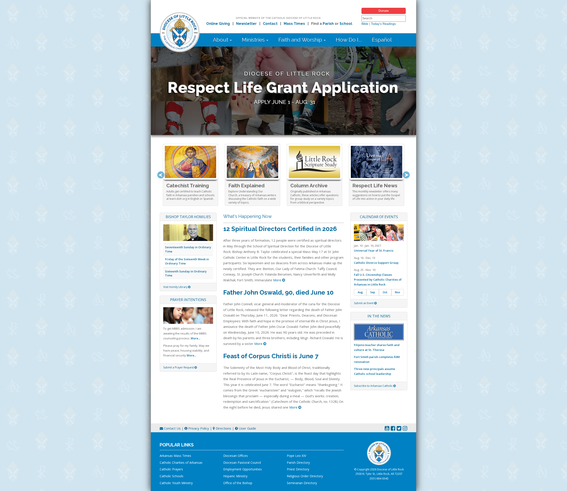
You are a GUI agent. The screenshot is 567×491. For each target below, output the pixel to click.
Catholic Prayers (171, 469)
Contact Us (172, 428)
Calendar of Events (379, 216)
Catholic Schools (171, 476)
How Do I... (349, 40)
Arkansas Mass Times (175, 456)
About (221, 40)
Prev (160, 174)
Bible (364, 23)
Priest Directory (298, 469)
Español (382, 40)
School (346, 24)
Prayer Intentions (188, 299)
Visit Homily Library (175, 287)
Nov (397, 292)
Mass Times (294, 24)
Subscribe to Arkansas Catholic (373, 386)
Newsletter (246, 24)
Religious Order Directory (305, 476)
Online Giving (218, 24)
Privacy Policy (198, 428)
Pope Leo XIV (296, 456)
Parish (328, 24)
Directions (223, 428)
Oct (385, 292)
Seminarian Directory (302, 483)
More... (195, 338)
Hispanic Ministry (235, 476)
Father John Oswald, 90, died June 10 (278, 292)
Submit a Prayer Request (178, 367)
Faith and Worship (300, 40)
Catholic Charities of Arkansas (181, 462)
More (277, 280)
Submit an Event (364, 303)
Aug (360, 292)
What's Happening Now (247, 216)
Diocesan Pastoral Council (242, 462)
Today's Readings (383, 23)
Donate (384, 10)
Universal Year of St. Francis (373, 250)
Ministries (254, 40)
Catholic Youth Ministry (176, 483)
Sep (372, 292)
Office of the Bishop (237, 483)
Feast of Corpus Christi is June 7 (270, 356)
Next (406, 174)
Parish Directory (298, 462)
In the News (378, 316)
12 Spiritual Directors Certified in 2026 (280, 229)
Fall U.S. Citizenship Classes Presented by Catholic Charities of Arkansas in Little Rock (378, 279)
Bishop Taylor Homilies (188, 216)
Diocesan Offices (235, 456)
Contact (270, 24)
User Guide (247, 428)
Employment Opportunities (242, 469)
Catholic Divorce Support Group (376, 263)
